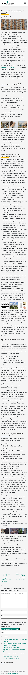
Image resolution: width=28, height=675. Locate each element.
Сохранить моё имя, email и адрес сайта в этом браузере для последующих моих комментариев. (13, 624)
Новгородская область (7, 67)
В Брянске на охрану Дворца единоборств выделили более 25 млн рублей (14, 649)
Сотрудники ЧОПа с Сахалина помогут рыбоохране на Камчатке (7, 577)
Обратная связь (13, 673)
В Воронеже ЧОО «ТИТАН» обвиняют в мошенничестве (21, 577)
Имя (2, 610)
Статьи (20, 17)
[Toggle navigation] (25, 3)
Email (3, 615)
